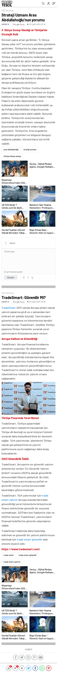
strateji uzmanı (29, 149)
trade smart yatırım (11, 562)
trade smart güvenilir (29, 539)
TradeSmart (9, 307)
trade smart (8, 555)
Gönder (10, 277)
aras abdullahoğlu (11, 149)
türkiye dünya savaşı (12, 156)
